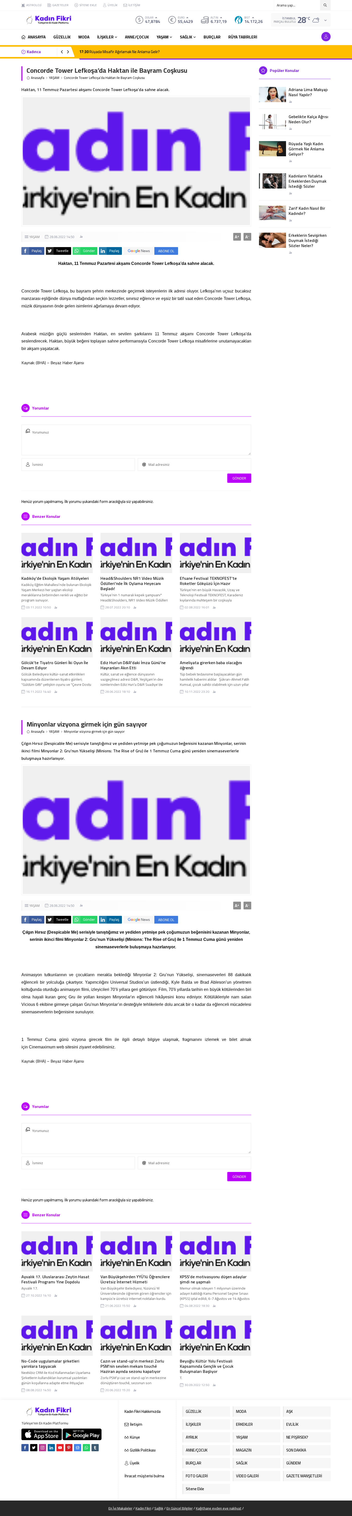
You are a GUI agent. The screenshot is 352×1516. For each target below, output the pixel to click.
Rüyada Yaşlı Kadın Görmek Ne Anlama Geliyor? (306, 149)
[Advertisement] (136, 384)
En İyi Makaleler (120, 1508)
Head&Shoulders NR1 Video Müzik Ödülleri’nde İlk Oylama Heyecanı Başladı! (132, 583)
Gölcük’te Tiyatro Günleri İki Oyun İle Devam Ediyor (54, 665)
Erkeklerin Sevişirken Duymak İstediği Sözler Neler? (307, 240)
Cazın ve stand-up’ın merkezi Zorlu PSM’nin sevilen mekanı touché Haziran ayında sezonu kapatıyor (132, 1366)
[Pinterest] (68, 1447)
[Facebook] (25, 1447)
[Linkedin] (51, 1447)
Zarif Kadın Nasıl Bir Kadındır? (307, 211)
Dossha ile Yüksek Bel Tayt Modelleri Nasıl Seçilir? (124, 51)
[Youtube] (60, 1447)
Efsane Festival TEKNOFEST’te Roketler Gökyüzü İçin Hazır (208, 580)
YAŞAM (54, 78)
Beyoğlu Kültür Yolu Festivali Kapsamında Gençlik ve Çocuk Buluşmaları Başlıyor (206, 1366)
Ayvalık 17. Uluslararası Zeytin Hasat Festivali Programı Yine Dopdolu (55, 1279)
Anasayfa (37, 78)
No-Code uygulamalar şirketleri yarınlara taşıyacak (50, 1363)
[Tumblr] (95, 1447)
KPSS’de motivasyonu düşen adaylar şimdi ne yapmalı (213, 1279)
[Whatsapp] (86, 1447)
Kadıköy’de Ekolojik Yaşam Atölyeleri (55, 578)
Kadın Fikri (143, 1508)
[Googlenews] (77, 1447)
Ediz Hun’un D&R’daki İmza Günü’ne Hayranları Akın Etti (133, 665)
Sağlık (158, 1508)
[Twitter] (33, 1447)
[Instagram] (42, 1447)
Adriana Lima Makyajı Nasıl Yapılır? (308, 92)
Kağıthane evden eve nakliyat (218, 1508)
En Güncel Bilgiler (179, 1508)
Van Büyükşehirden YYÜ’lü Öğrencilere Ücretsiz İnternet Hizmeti (135, 1279)
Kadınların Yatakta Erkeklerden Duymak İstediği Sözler (307, 181)
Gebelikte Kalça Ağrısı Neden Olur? (308, 119)
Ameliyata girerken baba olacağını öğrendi (211, 665)
